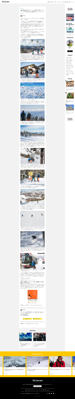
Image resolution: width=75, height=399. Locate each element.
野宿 (67, 65)
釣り (67, 73)
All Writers (70, 51)
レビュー (68, 70)
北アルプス (70, 62)
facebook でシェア (27, 318)
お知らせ (24, 393)
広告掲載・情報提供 (37, 386)
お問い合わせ (37, 393)
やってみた (72, 65)
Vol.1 (25, 19)
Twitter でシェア (37, 318)
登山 (67, 62)
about (21, 393)
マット (70, 70)
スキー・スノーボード (33, 323)
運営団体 (26, 393)
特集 (36, 323)
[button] (66, 43)
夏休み (72, 73)
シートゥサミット (69, 68)
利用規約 (29, 393)
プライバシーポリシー (33, 393)
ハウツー (70, 73)
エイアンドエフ (71, 59)
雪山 (25, 323)
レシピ (67, 59)
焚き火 (70, 57)
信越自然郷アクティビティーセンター (32, 22)
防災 (69, 65)
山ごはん (68, 57)
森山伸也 (24, 15)
